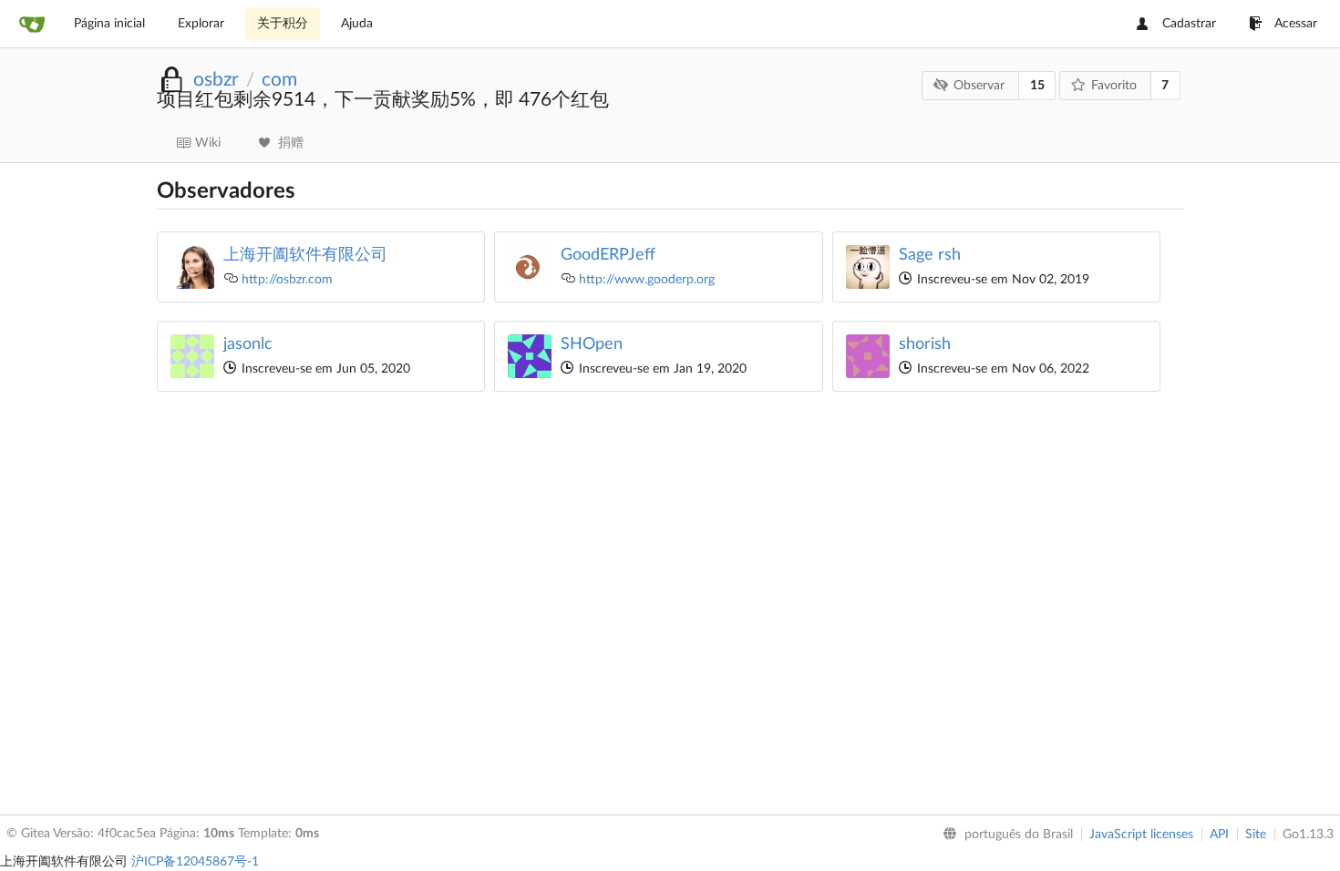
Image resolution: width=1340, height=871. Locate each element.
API (1219, 834)
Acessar (1295, 23)
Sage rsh (930, 255)
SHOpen (592, 344)
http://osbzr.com (287, 279)
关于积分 (282, 23)
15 (1037, 85)
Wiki (208, 143)
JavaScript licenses (1141, 834)
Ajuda (357, 23)
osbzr (216, 79)
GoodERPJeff (608, 255)
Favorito (1114, 85)
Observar (979, 85)
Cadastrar (1189, 23)
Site (1255, 834)
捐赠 (291, 143)
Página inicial (109, 23)
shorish (925, 344)
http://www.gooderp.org (647, 279)
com (279, 79)
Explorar (201, 23)
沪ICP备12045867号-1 (195, 862)
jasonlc (248, 344)
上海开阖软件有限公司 (305, 255)
